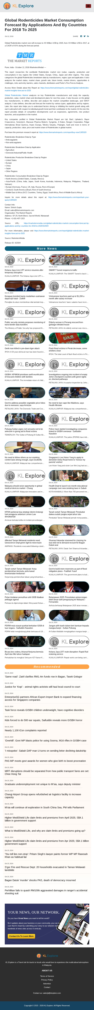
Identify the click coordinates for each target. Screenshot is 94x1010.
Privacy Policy (47, 980)
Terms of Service (47, 976)
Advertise (47, 984)
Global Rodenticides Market (16, 95)
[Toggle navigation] (88, 6)
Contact (47, 987)
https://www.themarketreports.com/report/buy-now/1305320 (62, 132)
